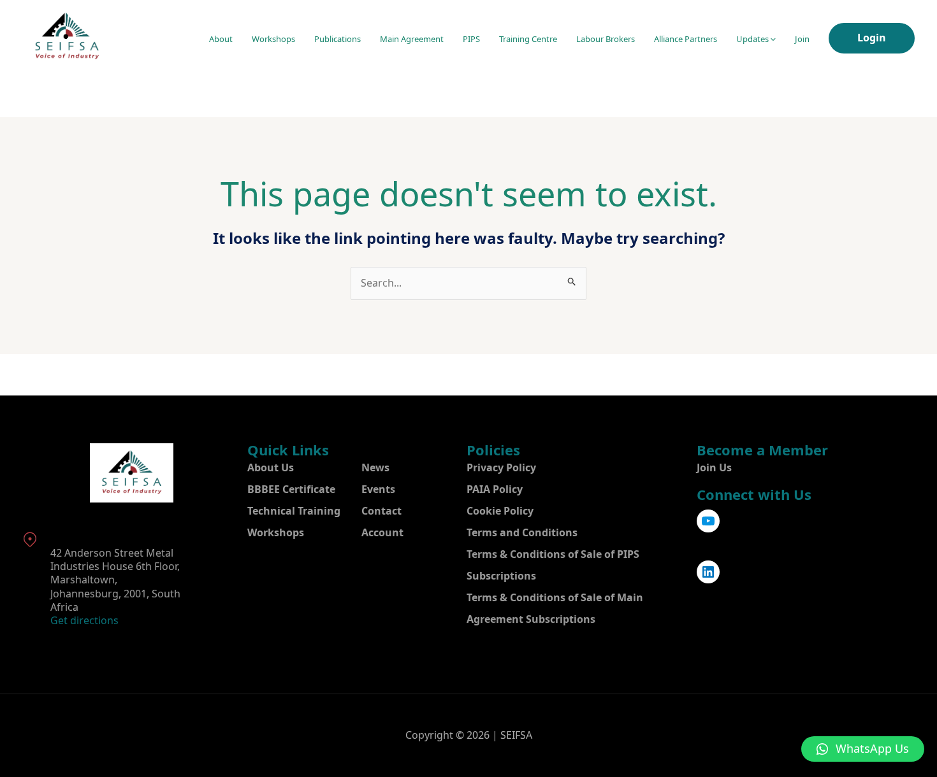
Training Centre (528, 39)
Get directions (84, 620)
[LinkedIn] (708, 571)
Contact (381, 511)
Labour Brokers (605, 39)
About (221, 39)
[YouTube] (708, 521)
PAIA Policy (495, 489)
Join (802, 39)
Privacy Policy (501, 467)
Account (382, 532)
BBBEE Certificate (291, 489)
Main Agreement (412, 39)
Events (378, 489)
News (375, 467)
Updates (752, 39)
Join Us (714, 467)
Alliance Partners (685, 39)
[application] (772, 39)
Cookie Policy (500, 511)
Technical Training (293, 511)
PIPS (471, 39)
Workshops (273, 39)
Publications (337, 39)
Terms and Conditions (522, 532)
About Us (270, 467)
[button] (862, 749)
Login (871, 38)
